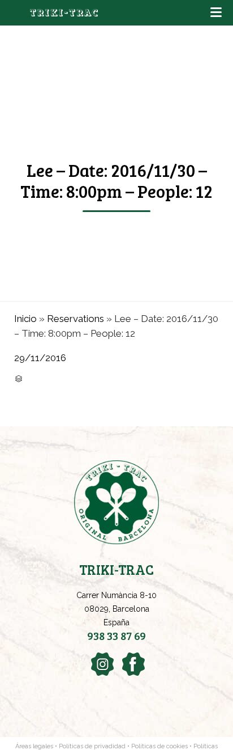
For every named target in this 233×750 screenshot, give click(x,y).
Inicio (25, 318)
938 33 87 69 (116, 635)
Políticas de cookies (159, 746)
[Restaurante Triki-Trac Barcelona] (64, 12)
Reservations (75, 318)
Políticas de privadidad (92, 746)
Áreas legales (34, 746)
